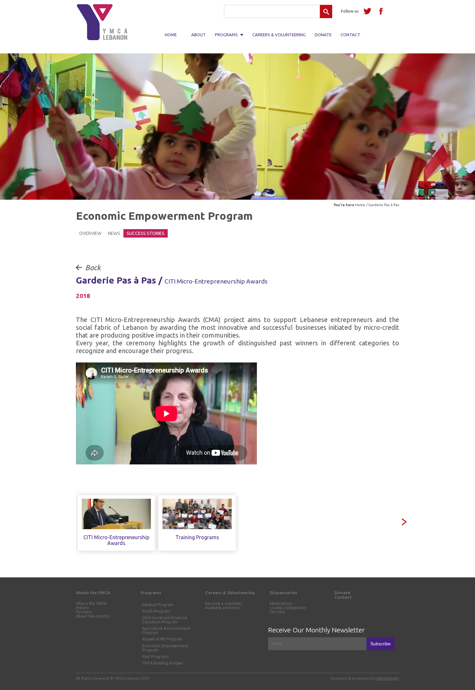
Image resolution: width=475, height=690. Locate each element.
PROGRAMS (226, 34)
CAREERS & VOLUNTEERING (279, 34)
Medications (281, 603)
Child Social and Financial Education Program (164, 620)
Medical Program (158, 605)
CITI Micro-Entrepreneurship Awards (116, 540)
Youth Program (156, 611)
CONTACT (350, 34)
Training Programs (197, 537)
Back (92, 267)
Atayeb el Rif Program (162, 639)
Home (360, 205)
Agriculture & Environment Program (166, 630)
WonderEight (387, 678)
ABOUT (198, 34)
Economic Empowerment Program (165, 648)
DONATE (323, 34)
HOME (171, 34)
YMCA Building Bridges (162, 663)
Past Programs (155, 656)
